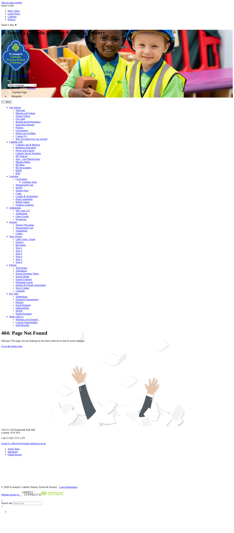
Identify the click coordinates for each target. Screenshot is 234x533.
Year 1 (19, 248)
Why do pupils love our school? (32, 139)
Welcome (20, 110)
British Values (23, 202)
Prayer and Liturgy (25, 150)
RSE (18, 173)
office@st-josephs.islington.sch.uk (23, 443)
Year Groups (15, 236)
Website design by (11, 494)
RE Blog (20, 164)
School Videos (23, 116)
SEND (19, 187)
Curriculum (21, 179)
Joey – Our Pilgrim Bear (28, 159)
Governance (22, 130)
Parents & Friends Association (31, 285)
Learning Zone (29, 182)
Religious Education (26, 147)
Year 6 (19, 262)
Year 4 (19, 256)
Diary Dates (14, 11)
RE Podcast (21, 156)
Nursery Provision (25, 225)
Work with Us (16, 316)
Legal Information (68, 487)
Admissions (15, 207)
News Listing (22, 288)
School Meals (22, 276)
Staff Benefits (22, 325)
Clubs (18, 193)
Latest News (14, 13)
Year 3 (19, 253)
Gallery (19, 233)
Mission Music (23, 162)
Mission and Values (25, 113)
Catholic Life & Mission (28, 144)
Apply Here (14, 449)
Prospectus (21, 219)
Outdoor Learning (25, 205)
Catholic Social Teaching (28, 153)
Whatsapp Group (24, 282)
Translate (31, 88)
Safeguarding (22, 308)
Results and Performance (28, 121)
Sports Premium (24, 313)
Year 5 (19, 259)
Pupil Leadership (24, 199)
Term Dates (21, 268)
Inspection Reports (25, 124)
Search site (6, 503)
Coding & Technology (27, 196)
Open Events (22, 216)
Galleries (12, 16)
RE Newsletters (23, 167)
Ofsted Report (15, 454)
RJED (19, 170)
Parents (13, 265)
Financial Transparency (27, 299)
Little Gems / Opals (25, 239)
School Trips (22, 190)
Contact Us (21, 136)
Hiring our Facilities (26, 133)
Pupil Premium (23, 305)
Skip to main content (11, 2)
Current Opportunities (27, 322)
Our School (15, 107)
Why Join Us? (23, 210)
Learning (13, 176)
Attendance (21, 270)
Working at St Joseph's (27, 319)
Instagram (13, 451)
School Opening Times (27, 273)
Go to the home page (11, 346)
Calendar (20, 290)
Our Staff (20, 119)
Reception (21, 245)
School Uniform (24, 279)
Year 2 (19, 250)
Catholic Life (15, 142)
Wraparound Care (24, 185)
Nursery (13, 222)
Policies (11, 19)
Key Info (13, 293)
